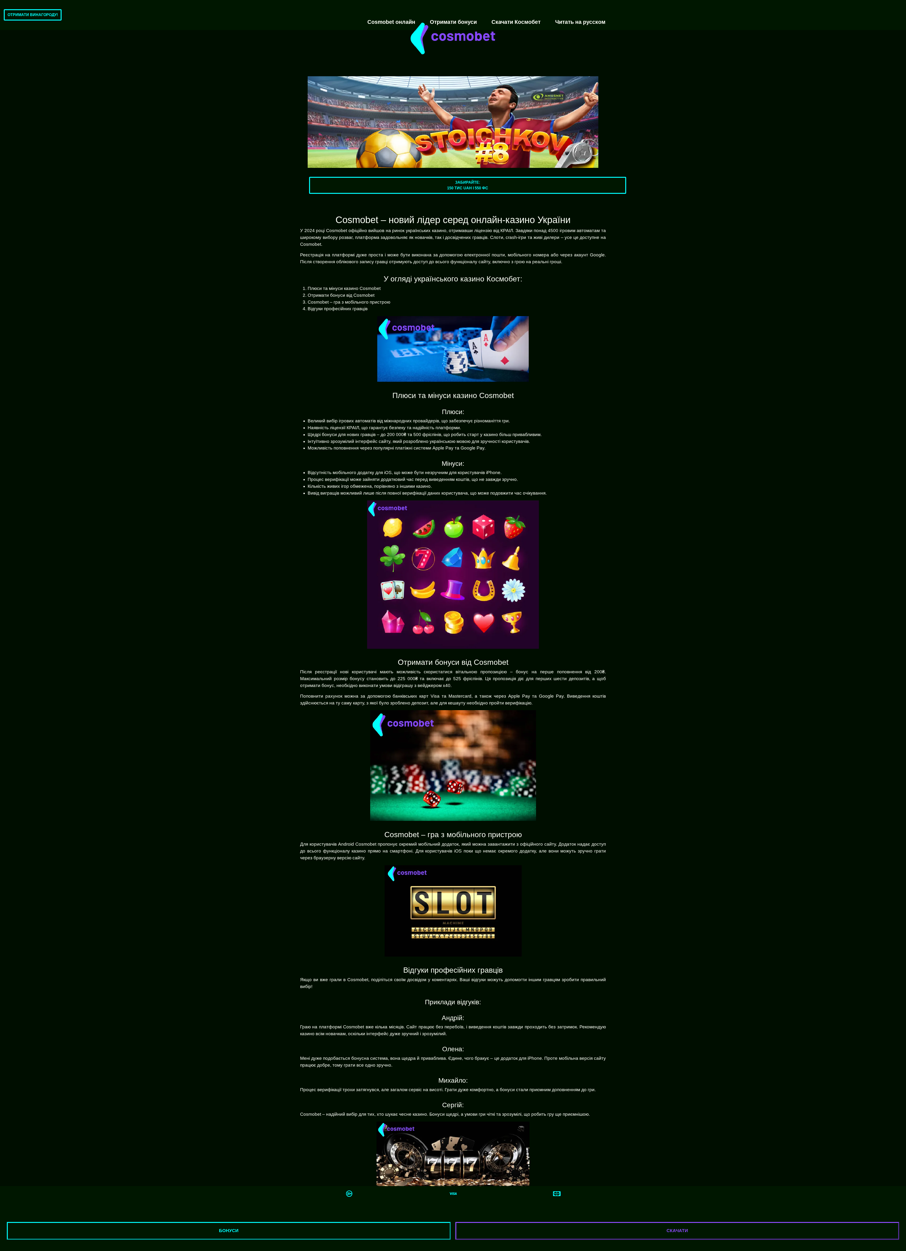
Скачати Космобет (516, 22)
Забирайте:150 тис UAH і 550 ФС (467, 185)
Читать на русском (580, 22)
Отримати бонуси (453, 22)
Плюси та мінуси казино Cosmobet (344, 288)
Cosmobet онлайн (391, 22)
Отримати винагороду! (33, 15)
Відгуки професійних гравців (338, 308)
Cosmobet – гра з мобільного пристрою (349, 302)
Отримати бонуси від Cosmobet (341, 295)
